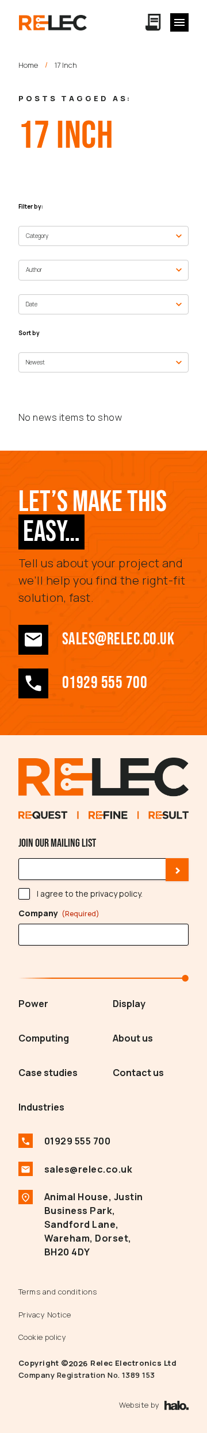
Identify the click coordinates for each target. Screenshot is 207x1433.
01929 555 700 (104, 683)
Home (28, 65)
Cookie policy (42, 1337)
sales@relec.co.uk (118, 639)
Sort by (29, 333)
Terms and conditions (57, 1291)
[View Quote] (153, 22)
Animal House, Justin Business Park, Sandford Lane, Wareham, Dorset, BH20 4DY (93, 1224)
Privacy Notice (44, 1314)
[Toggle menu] (179, 22)
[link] (33, 640)
